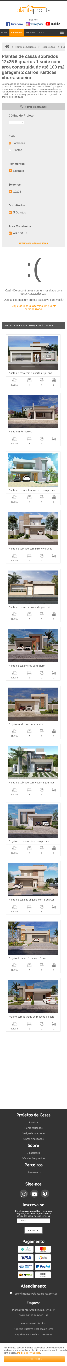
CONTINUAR (34, 1359)
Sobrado (18, 170)
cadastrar (33, 1230)
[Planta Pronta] (33, 12)
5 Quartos (19, 212)
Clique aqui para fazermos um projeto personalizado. (33, 308)
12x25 (16, 191)
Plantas (17, 150)
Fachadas (18, 143)
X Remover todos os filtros (33, 243)
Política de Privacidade (28, 1353)
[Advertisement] (33, 1070)
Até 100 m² (19, 233)
